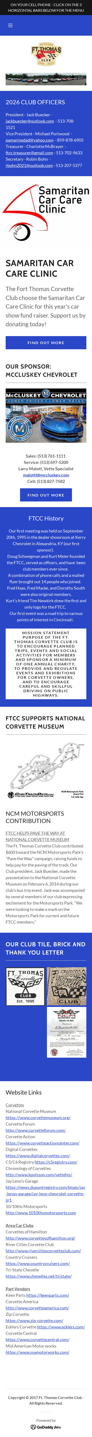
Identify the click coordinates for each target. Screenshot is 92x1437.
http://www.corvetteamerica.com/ (37, 1307)
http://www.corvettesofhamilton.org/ (40, 1238)
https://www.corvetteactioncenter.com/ (42, 1143)
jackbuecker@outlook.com (30, 121)
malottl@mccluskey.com (46, 475)
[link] (46, 54)
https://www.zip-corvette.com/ (34, 1320)
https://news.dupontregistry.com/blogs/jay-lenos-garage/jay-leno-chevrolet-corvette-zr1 (45, 1194)
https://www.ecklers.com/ (61, 1326)
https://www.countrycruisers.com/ (38, 1263)
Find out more (46, 342)
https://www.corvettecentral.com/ (37, 1339)
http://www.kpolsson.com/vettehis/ (39, 1174)
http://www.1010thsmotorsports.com (41, 1212)
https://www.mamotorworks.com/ (37, 1352)
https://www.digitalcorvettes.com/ (38, 1155)
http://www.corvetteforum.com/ (36, 1130)
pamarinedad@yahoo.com (30, 140)
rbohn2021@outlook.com (29, 165)
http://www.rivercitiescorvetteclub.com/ (43, 1250)
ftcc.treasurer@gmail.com (29, 152)
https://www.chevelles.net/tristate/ (39, 1276)
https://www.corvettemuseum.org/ (38, 1117)
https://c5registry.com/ (56, 1162)
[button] (10, 25)
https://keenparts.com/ (47, 1295)
